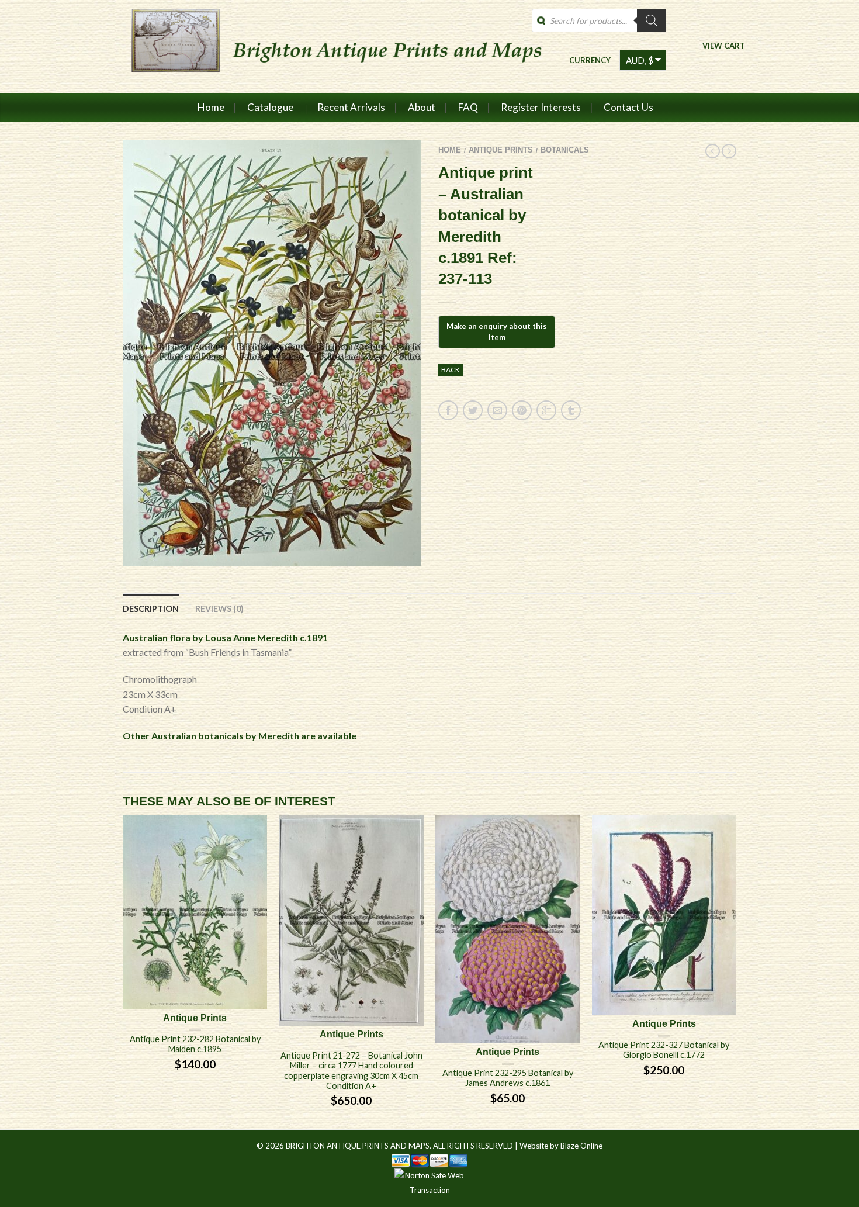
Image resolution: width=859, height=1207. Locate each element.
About (421, 107)
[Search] (651, 20)
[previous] (123, 972)
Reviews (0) (219, 609)
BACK (450, 369)
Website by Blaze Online (560, 1145)
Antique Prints (501, 150)
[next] (736, 972)
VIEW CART (723, 45)
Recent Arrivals (351, 107)
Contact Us (628, 107)
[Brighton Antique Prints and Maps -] (331, 46)
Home (211, 107)
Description (151, 609)
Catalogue (270, 107)
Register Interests (541, 107)
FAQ (468, 107)
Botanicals (565, 150)
